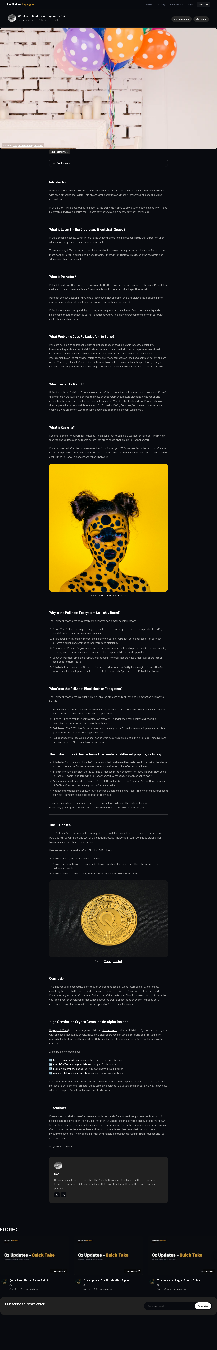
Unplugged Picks (58, 1030)
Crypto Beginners (60, 151)
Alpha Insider (109, 1030)
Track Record (176, 4)
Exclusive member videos (67, 1068)
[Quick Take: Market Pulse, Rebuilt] (34, 1255)
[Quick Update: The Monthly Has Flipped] (108, 1255)
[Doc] (12, 18)
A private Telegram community (70, 1072)
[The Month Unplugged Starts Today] (182, 1255)
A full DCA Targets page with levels (72, 1064)
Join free (203, 4)
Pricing (161, 4)
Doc (23, 20)
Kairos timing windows (66, 1059)
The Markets (21, 4)
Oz (10, 1284)
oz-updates (32, 1288)
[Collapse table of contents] (53, 163)
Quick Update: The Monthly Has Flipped (106, 1280)
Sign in (191, 4)
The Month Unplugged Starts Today (178, 1280)
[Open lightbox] (212, 32)
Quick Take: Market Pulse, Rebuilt (29, 1280)
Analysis (149, 4)
